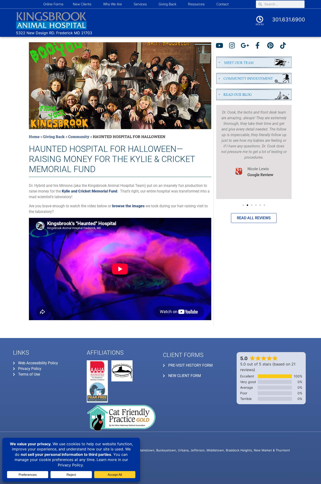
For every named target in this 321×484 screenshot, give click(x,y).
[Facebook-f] (258, 46)
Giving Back (167, 4)
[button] (243, 205)
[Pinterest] (271, 46)
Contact (222, 4)
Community (78, 136)
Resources (196, 4)
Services (140, 4)
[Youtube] (220, 46)
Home (34, 136)
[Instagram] (233, 46)
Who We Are (112, 4)
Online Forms (53, 4)
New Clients (82, 4)
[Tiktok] (284, 46)
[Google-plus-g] (246, 46)
